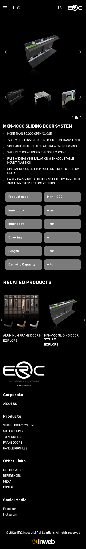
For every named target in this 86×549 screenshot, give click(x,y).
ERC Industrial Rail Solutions (36, 533)
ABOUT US (10, 404)
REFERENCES (12, 476)
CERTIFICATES (12, 470)
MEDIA (7, 481)
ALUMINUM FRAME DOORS (21, 335)
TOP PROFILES (12, 437)
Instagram (10, 515)
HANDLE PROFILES (15, 448)
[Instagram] (18, 7)
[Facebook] (13, 7)
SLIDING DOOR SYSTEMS (19, 425)
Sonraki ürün (81, 117)
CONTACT (9, 487)
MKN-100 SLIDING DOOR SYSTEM (61, 337)
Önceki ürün (72, 117)
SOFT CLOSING (13, 431)
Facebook (9, 509)
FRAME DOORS (12, 442)
